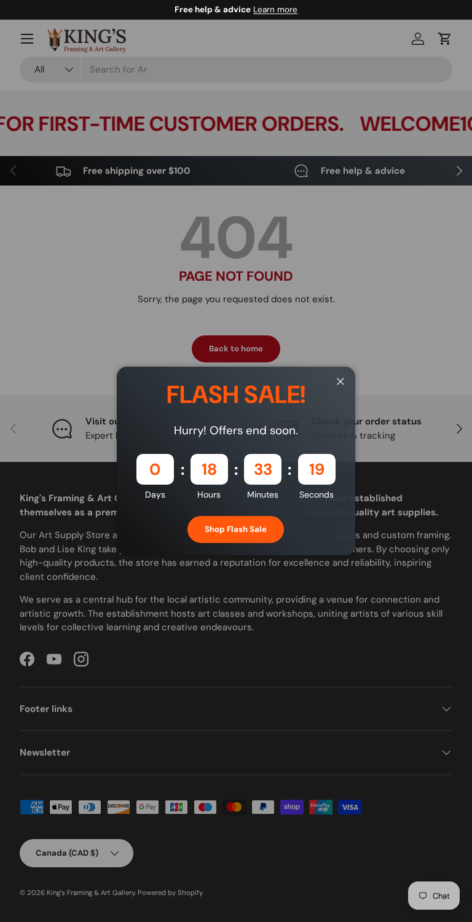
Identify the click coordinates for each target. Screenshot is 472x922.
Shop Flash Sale (236, 529)
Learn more (275, 9)
